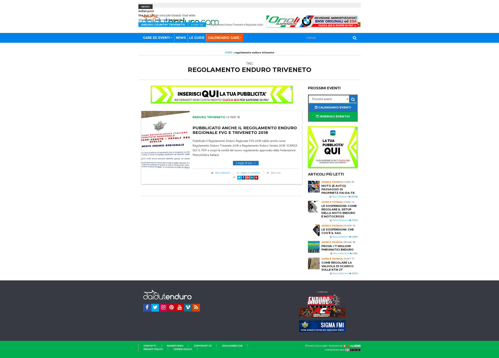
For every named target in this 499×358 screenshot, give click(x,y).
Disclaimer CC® (232, 345)
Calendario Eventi (334, 107)
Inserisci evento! (334, 116)
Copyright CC (203, 345)
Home (228, 53)
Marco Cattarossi (222, 173)
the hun (143, 15)
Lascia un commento (250, 173)
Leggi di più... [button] (245, 163)
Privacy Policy (153, 349)
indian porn (146, 11)
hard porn (175, 20)
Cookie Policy (182, 349)
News (181, 38)
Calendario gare (223, 38)
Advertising (175, 345)
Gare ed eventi (156, 38)
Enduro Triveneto (209, 117)
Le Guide (196, 38)
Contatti (149, 345)
